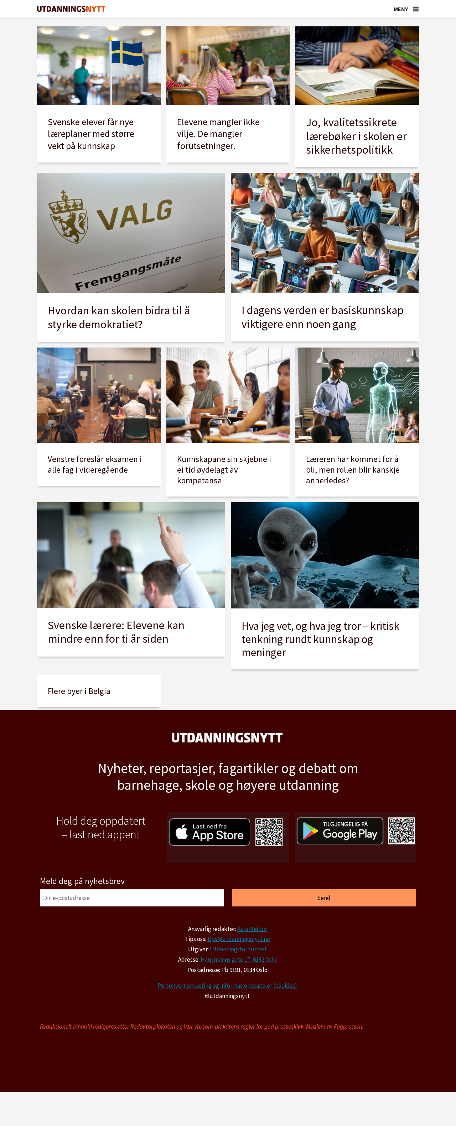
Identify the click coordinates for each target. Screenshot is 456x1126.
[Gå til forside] (71, 9)
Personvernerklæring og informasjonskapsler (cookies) (227, 985)
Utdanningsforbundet (238, 949)
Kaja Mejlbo (252, 929)
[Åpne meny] (415, 9)
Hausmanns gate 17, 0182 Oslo (239, 959)
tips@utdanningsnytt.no (238, 939)
